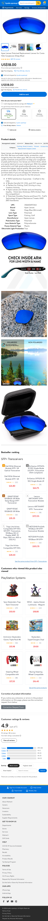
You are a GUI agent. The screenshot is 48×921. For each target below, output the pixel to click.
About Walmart (7, 802)
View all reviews (9, 740)
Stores (4, 829)
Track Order (18, 791)
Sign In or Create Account (18, 788)
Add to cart (24, 94)
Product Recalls (7, 859)
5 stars (4, 748)
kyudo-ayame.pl (22, 75)
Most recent (14, 766)
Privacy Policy (7, 873)
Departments (9, 8)
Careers (4, 805)
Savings (26, 8)
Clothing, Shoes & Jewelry (25, 146)
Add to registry (36, 130)
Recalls (4, 852)
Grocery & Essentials (39, 8)
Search (42, 770)
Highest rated (27, 766)
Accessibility (6, 855)
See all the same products (38, 688)
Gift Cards (5, 838)
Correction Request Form (13, 707)
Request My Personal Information (13, 879)
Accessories (44, 146)
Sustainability (6, 815)
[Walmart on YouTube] (12, 901)
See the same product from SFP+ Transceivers (31, 561)
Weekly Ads (32, 791)
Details (18, 125)
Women (36, 146)
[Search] (38, 3)
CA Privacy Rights (8, 876)
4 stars (4, 750)
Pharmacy (5, 849)
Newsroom (5, 808)
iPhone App (6, 890)
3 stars (4, 753)
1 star (4, 758)
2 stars (4, 756)
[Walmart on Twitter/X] (8, 901)
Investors (5, 811)
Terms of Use (6, 869)
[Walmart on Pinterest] (16, 901)
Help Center (37, 788)
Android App (6, 893)
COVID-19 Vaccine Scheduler (12, 846)
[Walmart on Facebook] (3, 901)
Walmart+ (5, 835)
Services (19, 8)
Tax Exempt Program (9, 862)
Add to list (13, 130)
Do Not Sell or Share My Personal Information (17, 882)
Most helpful (7, 770)
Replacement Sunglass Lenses (27, 149)
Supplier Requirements (9, 818)
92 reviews (16, 59)
